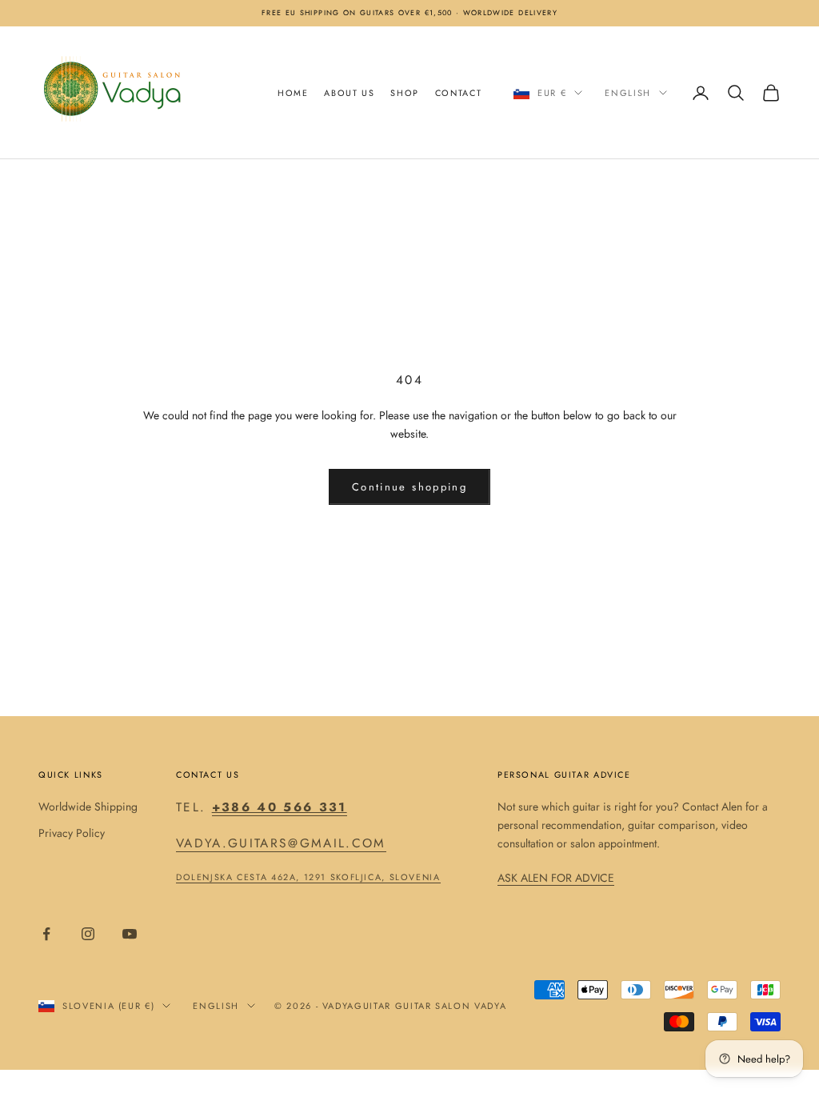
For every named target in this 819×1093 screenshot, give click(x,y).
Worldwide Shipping (88, 807)
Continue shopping (409, 486)
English (628, 92)
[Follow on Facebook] (46, 934)
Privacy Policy (71, 833)
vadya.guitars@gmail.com (281, 843)
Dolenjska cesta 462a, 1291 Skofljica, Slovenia (308, 877)
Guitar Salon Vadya (451, 1005)
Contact (458, 92)
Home (293, 92)
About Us (349, 92)
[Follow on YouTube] (130, 934)
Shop (404, 92)
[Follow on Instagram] (88, 934)
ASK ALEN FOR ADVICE (555, 878)
